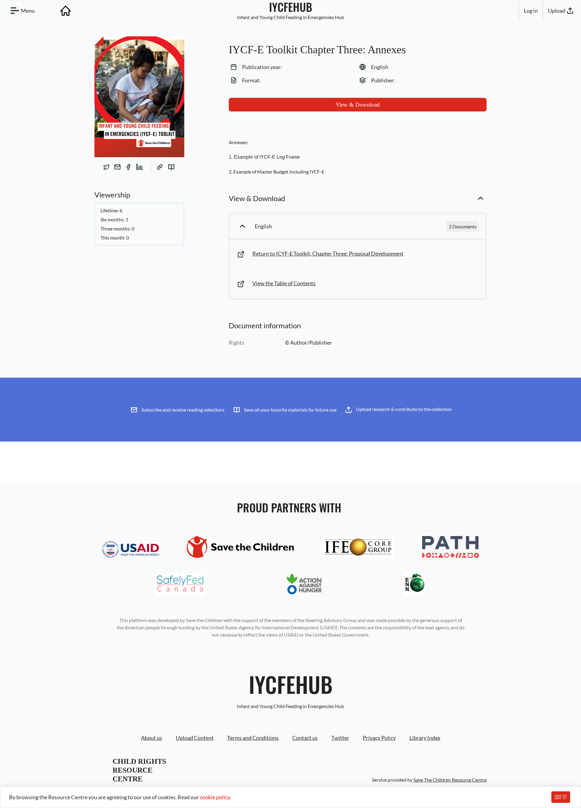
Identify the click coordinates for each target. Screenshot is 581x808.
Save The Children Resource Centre (450, 780)
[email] (117, 167)
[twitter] (106, 167)
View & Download (358, 104)
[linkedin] (139, 167)
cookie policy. (215, 797)
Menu (28, 10)
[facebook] (128, 167)
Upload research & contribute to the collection (404, 409)
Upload (556, 10)
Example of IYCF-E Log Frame (267, 157)
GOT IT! (561, 797)
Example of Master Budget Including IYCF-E (278, 171)
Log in (531, 10)
